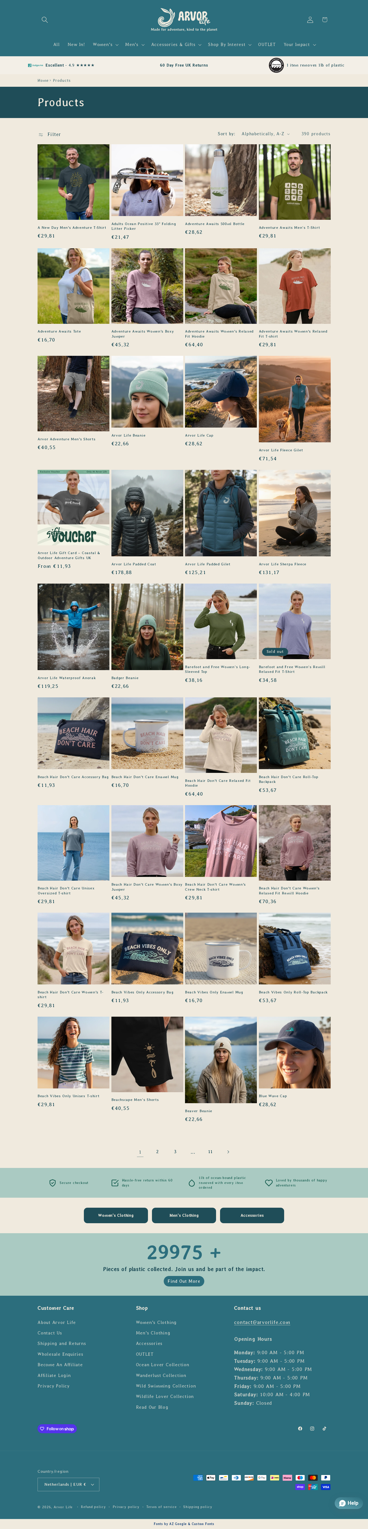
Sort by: (226, 133)
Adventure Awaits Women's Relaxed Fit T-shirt (293, 333)
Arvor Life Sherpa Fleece (283, 564)
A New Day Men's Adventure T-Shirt (72, 228)
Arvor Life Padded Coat (133, 564)
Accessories (149, 1343)
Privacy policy (126, 1507)
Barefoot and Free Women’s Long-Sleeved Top (217, 669)
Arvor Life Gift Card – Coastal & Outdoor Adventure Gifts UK (69, 555)
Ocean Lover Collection (162, 1364)
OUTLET (145, 1354)
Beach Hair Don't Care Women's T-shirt (70, 994)
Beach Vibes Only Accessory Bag (142, 992)
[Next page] (228, 1152)
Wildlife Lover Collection (165, 1396)
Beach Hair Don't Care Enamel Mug (144, 777)
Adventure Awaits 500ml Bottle (215, 224)
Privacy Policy (54, 1385)
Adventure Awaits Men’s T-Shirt (289, 228)
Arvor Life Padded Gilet (208, 564)
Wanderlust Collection (161, 1375)
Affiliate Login (54, 1375)
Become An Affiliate (60, 1364)
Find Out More (184, 1281)
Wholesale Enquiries (60, 1354)
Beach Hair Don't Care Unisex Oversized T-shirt (66, 890)
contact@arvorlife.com (262, 1322)
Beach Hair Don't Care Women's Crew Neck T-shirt (215, 886)
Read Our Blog (152, 1407)
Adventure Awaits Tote (59, 331)
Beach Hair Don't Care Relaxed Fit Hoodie (218, 783)
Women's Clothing (156, 1322)
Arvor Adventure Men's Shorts (66, 439)
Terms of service (161, 1507)
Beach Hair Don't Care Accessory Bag (73, 777)
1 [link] (140, 1152)
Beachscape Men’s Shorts (135, 1100)
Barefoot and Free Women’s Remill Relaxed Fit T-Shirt (292, 669)
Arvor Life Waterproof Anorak (67, 678)
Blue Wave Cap (273, 1096)
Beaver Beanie (198, 1111)
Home (43, 80)
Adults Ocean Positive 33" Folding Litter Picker (143, 226)
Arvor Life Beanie (128, 435)
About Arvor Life (57, 1322)
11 (210, 1151)
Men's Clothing (153, 1332)
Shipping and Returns (62, 1343)
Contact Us (50, 1332)
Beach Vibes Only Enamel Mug (214, 992)
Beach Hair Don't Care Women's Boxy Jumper (146, 886)
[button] (45, 20)
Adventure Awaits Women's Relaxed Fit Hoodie (219, 333)
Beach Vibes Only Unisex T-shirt (68, 1096)
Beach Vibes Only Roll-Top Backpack (293, 992)
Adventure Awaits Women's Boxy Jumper (142, 333)
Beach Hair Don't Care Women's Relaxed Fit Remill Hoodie (289, 890)
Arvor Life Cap (199, 435)
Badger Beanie (125, 678)
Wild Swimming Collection (166, 1385)
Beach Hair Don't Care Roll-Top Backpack (288, 779)
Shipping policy (197, 1507)
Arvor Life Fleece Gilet (281, 450)
